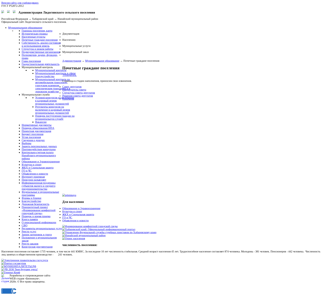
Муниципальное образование (102, 60)
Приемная (68, 98)
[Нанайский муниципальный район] (84, 235)
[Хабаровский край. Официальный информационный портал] (98, 229)
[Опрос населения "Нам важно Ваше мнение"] (73, 238)
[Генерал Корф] (10, 272)
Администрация (71, 60)
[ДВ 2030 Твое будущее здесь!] (19, 269)
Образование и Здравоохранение (81, 208)
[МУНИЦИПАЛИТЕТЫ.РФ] (18, 266)
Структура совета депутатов (78, 92)
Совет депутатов (72, 86)
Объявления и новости (75, 220)
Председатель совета (74, 89)
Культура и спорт (72, 211)
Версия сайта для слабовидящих (20, 2)
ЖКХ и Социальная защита (78, 214)
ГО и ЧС (67, 217)
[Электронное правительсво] (24, 260)
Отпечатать (69, 75)
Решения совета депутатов (77, 95)
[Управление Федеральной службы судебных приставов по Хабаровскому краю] (109, 232)
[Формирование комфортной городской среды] (90, 226)
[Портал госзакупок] (13, 263)
